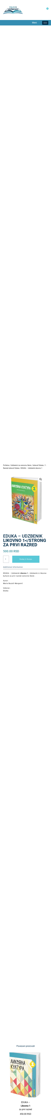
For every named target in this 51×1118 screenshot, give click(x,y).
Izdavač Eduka (38, 465)
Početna (6, 465)
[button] (5, 22)
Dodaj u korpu (26, 559)
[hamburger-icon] (45, 23)
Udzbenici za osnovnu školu (21, 465)
